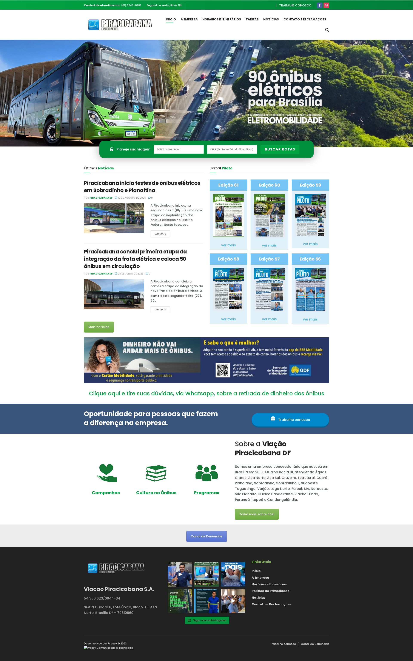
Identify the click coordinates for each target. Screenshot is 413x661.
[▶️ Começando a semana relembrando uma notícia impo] (206, 574)
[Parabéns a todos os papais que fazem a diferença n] (233, 574)
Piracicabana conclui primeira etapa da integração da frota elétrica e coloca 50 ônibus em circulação (135, 259)
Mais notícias (98, 327)
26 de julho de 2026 (130, 273)
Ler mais (160, 233)
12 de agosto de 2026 (131, 197)
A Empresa (189, 19)
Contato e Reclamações (305, 19)
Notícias (271, 19)
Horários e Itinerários (221, 19)
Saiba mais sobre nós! (256, 514)
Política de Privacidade (271, 591)
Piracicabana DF (101, 197)
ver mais (228, 245)
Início (171, 19)
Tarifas (252, 19)
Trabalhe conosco (295, 5)
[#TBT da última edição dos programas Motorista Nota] (233, 601)
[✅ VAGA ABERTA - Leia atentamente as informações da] (206, 601)
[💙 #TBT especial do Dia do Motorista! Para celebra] (180, 574)
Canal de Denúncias (206, 536)
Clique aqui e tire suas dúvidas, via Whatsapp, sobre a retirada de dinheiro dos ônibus (206, 393)
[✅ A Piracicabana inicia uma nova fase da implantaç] (180, 601)
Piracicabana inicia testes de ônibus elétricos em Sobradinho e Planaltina (142, 186)
